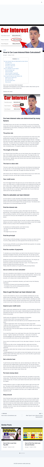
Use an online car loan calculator (12, 74)
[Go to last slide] (3, 439)
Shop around (8, 82)
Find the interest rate (9, 70)
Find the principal (9, 71)
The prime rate (8, 62)
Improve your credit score (10, 77)
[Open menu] (42, 2)
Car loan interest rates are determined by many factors (16, 61)
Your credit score (9, 67)
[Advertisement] (22, 13)
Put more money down (10, 80)
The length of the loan (10, 64)
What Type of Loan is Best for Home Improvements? (34, 415)
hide (18, 58)
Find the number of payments (11, 73)
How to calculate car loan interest (11, 68)
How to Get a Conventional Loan (8, 414)
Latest (4, 50)
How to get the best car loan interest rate (13, 76)
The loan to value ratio (10, 65)
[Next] (41, 439)
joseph (5, 55)
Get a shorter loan (9, 79)
